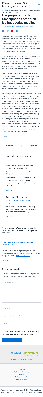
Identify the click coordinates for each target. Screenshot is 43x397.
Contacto (21, 374)
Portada (5, 10)
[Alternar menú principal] (39, 4)
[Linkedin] (17, 31)
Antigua (21, 172)
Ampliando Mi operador (16, 197)
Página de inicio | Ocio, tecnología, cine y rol (15, 5)
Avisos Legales (21, 379)
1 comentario (16, 27)
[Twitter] (8, 31)
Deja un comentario (12, 172)
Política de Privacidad (21, 372)
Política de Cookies (21, 377)
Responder (5, 260)
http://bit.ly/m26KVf (23, 256)
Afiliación (21, 369)
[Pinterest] (12, 31)
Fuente (4, 136)
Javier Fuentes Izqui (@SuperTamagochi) (18, 242)
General (27, 172)
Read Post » (10, 190)
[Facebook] (3, 31)
